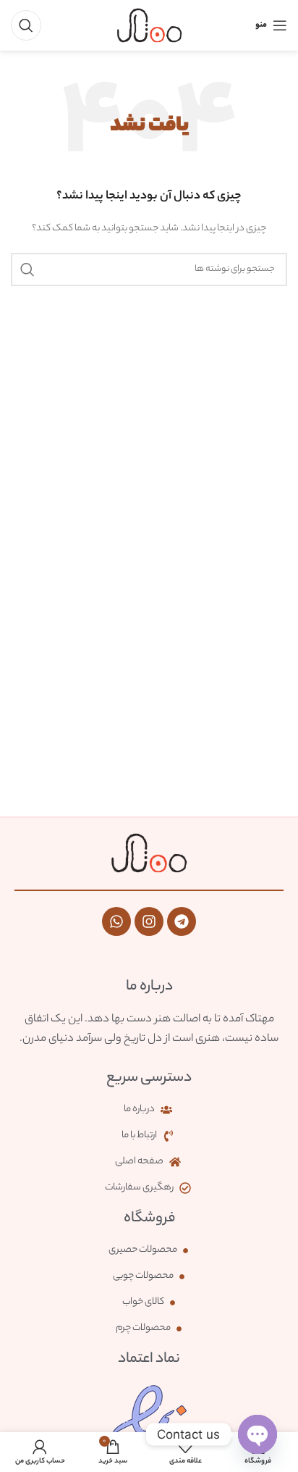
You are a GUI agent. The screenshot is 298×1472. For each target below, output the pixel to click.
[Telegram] (181, 921)
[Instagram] (149, 921)
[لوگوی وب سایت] (149, 25)
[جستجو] (26, 25)
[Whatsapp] (116, 921)
